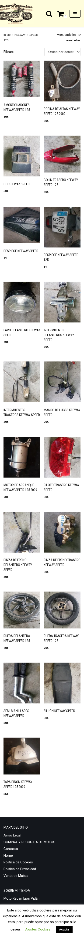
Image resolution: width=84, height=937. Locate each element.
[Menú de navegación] (75, 14)
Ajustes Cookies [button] (37, 929)
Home (8, 855)
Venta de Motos (16, 876)
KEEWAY (20, 34)
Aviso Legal (12, 835)
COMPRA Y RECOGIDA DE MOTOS (29, 842)
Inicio (7, 34)
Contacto (11, 849)
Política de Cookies (18, 862)
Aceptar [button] (64, 929)
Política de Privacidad (20, 869)
